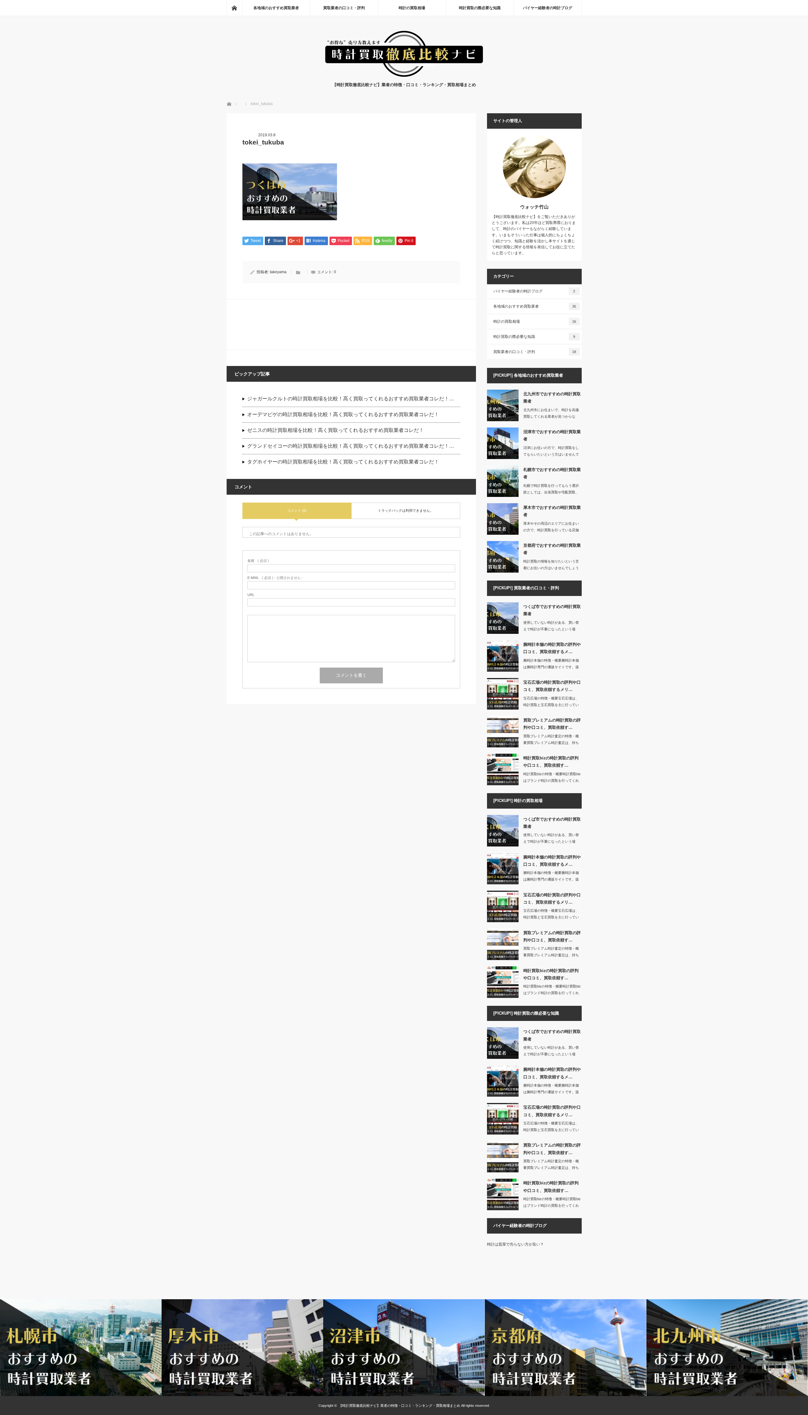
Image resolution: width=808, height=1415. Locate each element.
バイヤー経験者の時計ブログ (547, 8)
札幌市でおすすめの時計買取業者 (552, 473)
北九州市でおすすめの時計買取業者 (552, 398)
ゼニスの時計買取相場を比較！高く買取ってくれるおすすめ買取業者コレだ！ (335, 430)
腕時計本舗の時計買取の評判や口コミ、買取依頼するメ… (552, 648)
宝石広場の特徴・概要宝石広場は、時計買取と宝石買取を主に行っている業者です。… (551, 704)
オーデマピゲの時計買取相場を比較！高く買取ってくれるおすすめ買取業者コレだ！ (343, 414)
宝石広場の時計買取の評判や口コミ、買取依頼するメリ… (552, 686)
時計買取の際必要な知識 (480, 8)
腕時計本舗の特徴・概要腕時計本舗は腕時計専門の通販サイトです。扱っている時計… (551, 666)
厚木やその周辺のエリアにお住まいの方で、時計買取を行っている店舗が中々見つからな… (551, 530)
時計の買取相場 (412, 8)
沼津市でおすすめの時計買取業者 (552, 435)
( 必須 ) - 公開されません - (275, 578)
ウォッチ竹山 (534, 206)
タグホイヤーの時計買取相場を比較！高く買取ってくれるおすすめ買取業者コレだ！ (343, 461)
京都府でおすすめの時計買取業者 (552, 549)
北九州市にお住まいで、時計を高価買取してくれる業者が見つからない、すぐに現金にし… (551, 416)
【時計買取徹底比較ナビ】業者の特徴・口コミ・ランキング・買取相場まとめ (399, 1405)
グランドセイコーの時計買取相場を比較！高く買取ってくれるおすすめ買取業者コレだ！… (350, 446)
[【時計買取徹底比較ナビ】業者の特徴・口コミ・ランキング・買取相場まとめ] (404, 75)
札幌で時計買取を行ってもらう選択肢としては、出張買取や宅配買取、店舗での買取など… (551, 492)
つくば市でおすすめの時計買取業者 (552, 610)
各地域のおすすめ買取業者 (276, 8)
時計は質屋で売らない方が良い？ (515, 1244)
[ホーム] (234, 8)
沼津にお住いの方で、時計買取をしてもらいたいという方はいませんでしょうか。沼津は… (551, 454)
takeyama (278, 272)
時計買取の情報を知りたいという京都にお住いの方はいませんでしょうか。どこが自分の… (551, 567)
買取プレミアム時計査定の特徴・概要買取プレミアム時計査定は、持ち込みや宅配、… (551, 742)
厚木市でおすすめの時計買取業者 (552, 511)
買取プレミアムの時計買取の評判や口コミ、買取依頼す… (552, 724)
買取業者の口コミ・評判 (344, 8)
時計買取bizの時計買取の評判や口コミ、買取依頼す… (551, 762)
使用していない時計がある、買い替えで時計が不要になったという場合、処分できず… (551, 629)
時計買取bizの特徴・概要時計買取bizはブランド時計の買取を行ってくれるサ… (552, 780)
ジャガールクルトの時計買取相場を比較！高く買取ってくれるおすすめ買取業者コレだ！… (350, 398)
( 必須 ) (258, 561)
